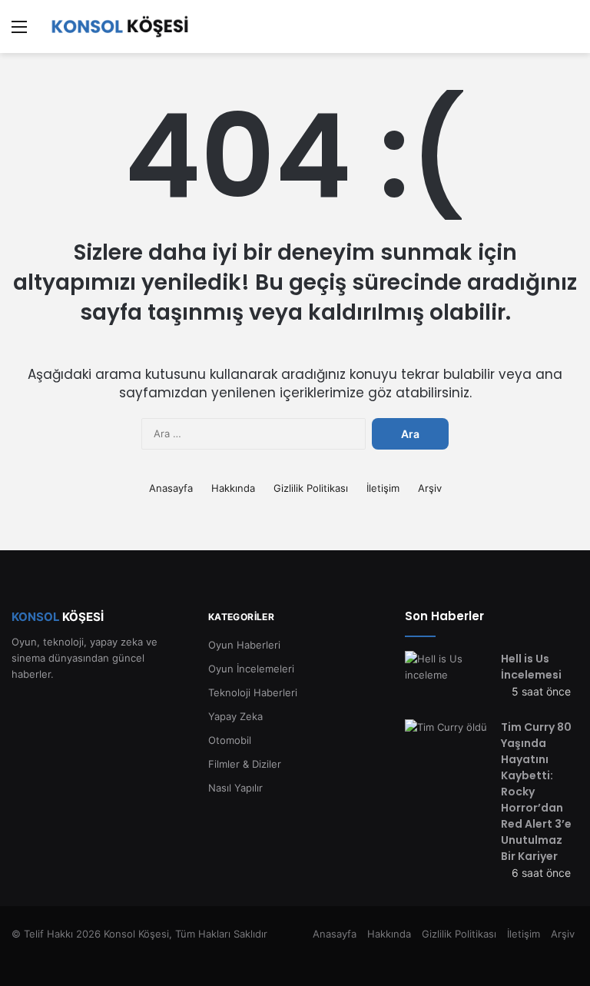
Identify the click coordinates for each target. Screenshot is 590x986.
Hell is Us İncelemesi (531, 666)
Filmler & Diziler (244, 764)
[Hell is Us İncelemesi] (447, 680)
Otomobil (229, 740)
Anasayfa (171, 488)
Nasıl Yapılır (235, 788)
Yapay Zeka (235, 716)
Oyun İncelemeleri (251, 668)
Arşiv (430, 488)
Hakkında (233, 488)
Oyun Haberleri (244, 645)
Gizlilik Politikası (310, 488)
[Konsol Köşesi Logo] (120, 26)
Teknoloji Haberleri (252, 692)
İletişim (382, 488)
